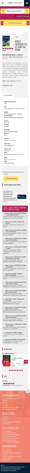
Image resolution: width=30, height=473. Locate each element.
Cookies (4, 456)
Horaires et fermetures (9, 433)
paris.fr (2, 465)
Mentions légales (7, 458)
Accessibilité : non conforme (8, 470)
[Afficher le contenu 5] (14, 370)
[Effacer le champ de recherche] (23, 11)
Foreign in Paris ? (7, 454)
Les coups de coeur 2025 (9, 438)
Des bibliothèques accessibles (11, 453)
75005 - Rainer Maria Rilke (16, 239)
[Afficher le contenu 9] (20, 370)
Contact (8, 449)
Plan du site (5, 460)
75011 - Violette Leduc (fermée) (16, 257)
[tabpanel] (15, 132)
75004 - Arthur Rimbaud (15, 230)
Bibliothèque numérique (10, 409)
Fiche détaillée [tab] (7, 95)
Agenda (4, 400)
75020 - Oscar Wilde (19, 339)
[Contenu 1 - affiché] (7, 370)
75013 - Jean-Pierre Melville (15, 282)
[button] (4, 362)
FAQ (3, 449)
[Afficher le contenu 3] (11, 370)
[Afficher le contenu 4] (12, 370)
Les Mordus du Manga (9, 440)
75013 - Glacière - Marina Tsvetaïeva (14, 274)
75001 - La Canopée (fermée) (15, 214)
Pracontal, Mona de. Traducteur (13, 117)
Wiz (11, 85)
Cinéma (4, 404)
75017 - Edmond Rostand (15, 316)
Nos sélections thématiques (10, 434)
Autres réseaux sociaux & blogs (11, 422)
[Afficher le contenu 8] (19, 370)
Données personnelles (15, 456)
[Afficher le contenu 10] (22, 370)
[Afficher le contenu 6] (15, 370)
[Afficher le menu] (3, 3)
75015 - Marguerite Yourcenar (15, 308)
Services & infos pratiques (10, 398)
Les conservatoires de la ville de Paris (11, 468)
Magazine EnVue (7, 451)
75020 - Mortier (17, 332)
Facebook (5, 416)
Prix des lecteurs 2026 (9, 436)
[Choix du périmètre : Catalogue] (3, 11)
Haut (28, 391)
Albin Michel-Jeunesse (16, 57)
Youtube (4, 420)
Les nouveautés (7, 431)
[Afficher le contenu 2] (9, 370)
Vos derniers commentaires (10, 442)
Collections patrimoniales (10, 407)
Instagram (5, 418)
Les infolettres (6, 424)
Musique (5, 402)
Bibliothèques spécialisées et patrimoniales (12, 467)
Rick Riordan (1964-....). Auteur (12, 55)
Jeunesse (5, 405)
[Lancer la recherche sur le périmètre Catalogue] (27, 11)
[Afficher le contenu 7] (17, 370)
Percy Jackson (11, 81)
